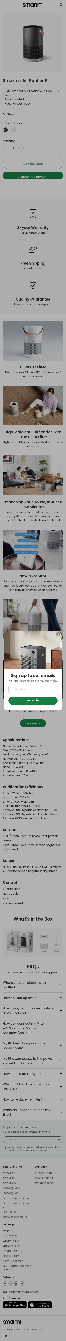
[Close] (58, 634)
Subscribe (33, 700)
